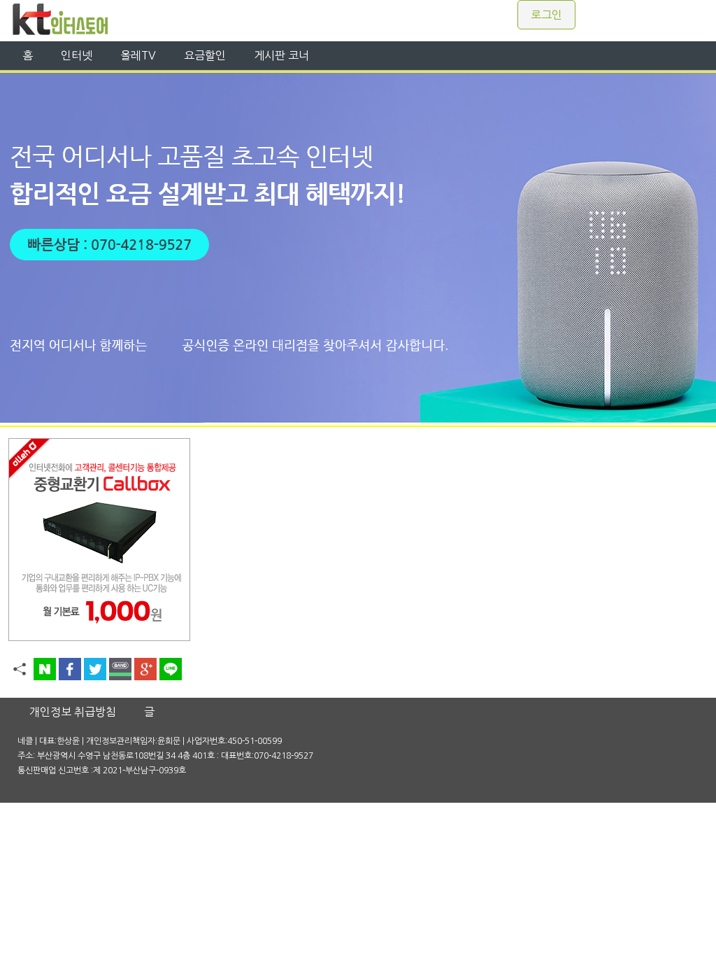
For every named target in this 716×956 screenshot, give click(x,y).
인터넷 (76, 55)
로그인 (546, 14)
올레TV (138, 55)
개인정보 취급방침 (72, 711)
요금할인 (205, 55)
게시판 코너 (281, 55)
